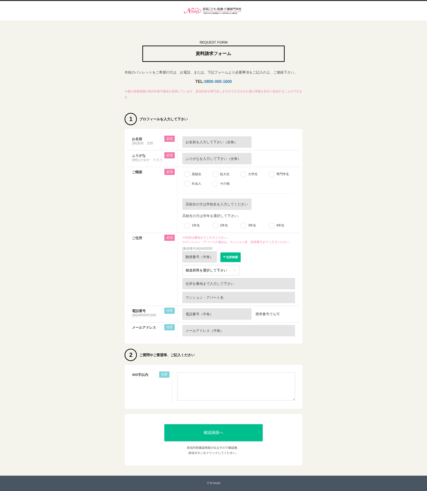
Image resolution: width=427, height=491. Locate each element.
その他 (225, 183)
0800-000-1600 (218, 81)
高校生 (196, 174)
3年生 (252, 225)
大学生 (253, 174)
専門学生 (282, 174)
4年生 (280, 225)
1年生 (196, 225)
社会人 (196, 183)
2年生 (224, 225)
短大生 (225, 174)
